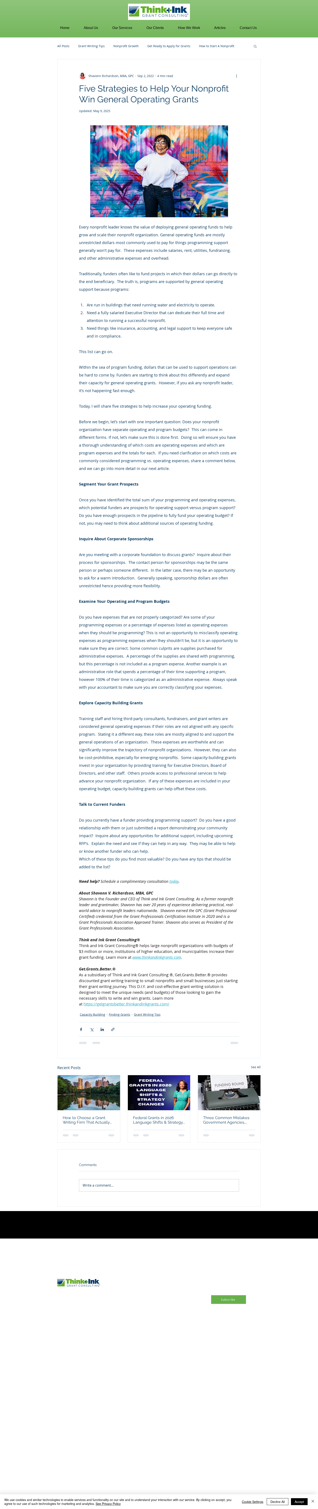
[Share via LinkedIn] (102, 1029)
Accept (299, 1501)
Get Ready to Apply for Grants (168, 46)
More (203, 46)
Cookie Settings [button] (252, 1501)
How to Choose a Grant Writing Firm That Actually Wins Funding (86, 1120)
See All (256, 1067)
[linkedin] (40, 1352)
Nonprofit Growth (126, 46)
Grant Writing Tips (91, 46)
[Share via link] (113, 1029)
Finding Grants (119, 1014)
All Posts (63, 46)
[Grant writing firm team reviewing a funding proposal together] (89, 1092)
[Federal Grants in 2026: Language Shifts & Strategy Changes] (159, 1092)
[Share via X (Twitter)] (92, 1029)
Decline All (277, 1501)
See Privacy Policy (108, 1503)
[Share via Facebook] (81, 1029)
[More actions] (236, 75)
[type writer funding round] (229, 1092)
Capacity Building (92, 1014)
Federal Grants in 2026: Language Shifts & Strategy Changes (158, 1120)
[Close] (312, 1502)
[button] (91, 27)
